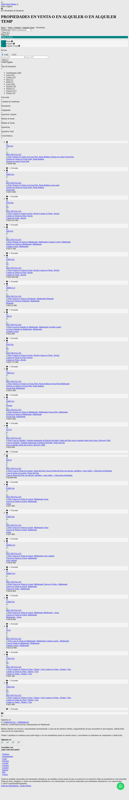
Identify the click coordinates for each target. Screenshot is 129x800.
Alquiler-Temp (28, 27)
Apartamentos (7, 756)
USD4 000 (12, 449)
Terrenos (5, 754)
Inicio (3, 27)
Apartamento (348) (13, 73)
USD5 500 (12, 678)
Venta (10, 27)
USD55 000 (12, 194)
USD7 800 (12, 508)
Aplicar (4, 60)
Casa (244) (10, 84)
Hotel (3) (9, 82)
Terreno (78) (11, 86)
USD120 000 (12, 650)
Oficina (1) (10, 88)
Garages (5, 768)
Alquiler (17, 27)
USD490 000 (12, 479)
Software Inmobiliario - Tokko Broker (16, 786)
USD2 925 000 (12, 222)
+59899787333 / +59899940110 (16, 722)
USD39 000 (12, 565)
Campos (5, 765)
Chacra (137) (11, 91)
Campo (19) (11, 77)
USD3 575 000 (12, 364)
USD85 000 (12, 166)
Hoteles (5, 770)
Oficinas (5, 761)
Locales (5, 763)
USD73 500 (12, 251)
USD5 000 (12, 706)
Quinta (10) (10, 93)
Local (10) (10, 75)
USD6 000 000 (12, 279)
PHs (4, 772)
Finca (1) (9, 79)
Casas (4, 759)
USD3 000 (12, 336)
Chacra (5, 774)
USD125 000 (12, 307)
